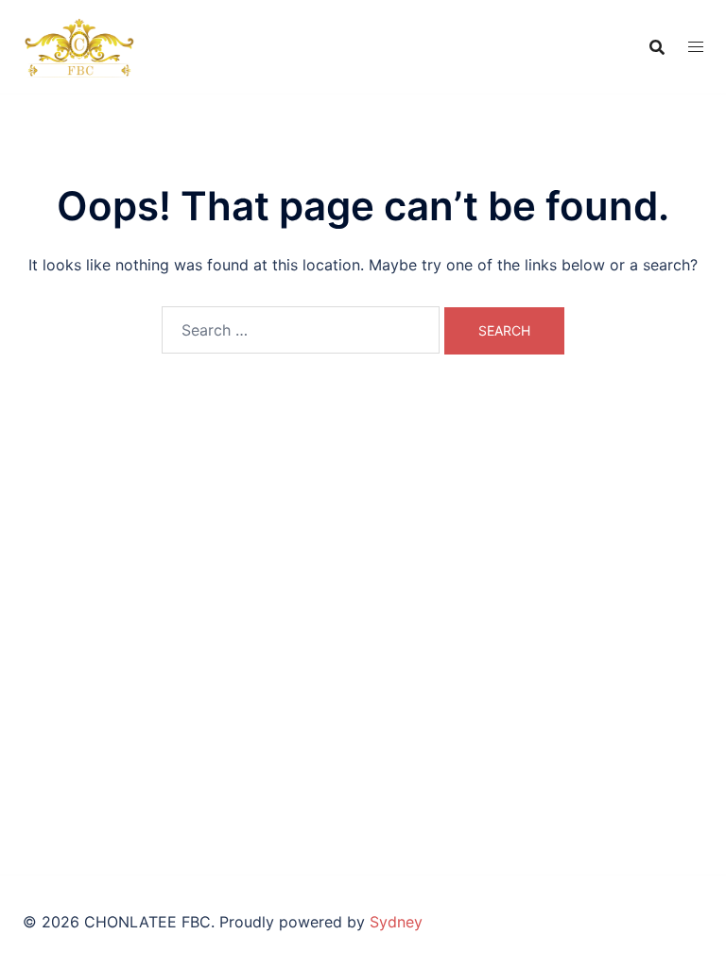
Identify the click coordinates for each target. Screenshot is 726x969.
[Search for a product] (657, 47)
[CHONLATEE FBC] (79, 45)
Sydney (396, 921)
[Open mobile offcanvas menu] (695, 47)
